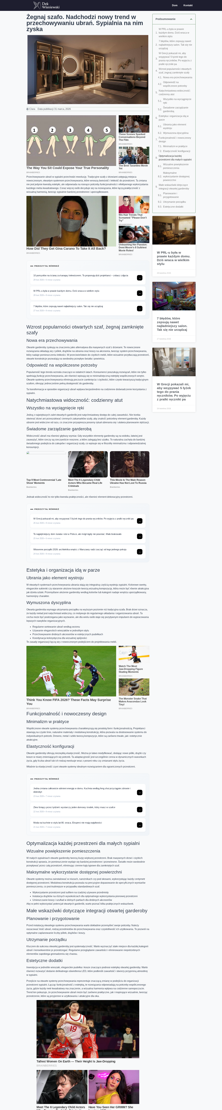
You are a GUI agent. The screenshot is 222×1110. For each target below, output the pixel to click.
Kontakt (188, 5)
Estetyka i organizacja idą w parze (174, 118)
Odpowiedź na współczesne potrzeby (175, 84)
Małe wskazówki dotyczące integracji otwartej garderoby (174, 187)
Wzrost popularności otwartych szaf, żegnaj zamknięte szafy (175, 71)
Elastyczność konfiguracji (176, 151)
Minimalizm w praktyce (175, 146)
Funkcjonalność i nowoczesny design (175, 140)
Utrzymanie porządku (174, 202)
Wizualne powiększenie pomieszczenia (176, 166)
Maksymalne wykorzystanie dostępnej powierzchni (176, 176)
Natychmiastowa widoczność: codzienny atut (174, 92)
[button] (191, 19)
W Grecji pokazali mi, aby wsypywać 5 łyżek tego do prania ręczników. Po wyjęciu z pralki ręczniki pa (175, 58)
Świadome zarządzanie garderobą (175, 109)
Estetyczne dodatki (173, 206)
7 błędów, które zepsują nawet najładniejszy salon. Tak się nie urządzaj (175, 45)
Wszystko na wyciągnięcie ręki (177, 101)
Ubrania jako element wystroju (174, 126)
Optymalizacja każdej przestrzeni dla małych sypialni (175, 158)
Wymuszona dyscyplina (175, 133)
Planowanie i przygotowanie (171, 195)
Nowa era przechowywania (177, 77)
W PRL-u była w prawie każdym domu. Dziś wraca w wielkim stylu (174, 33)
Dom (174, 5)
